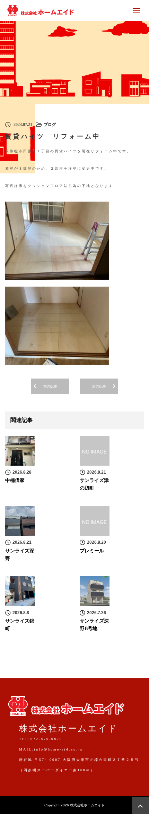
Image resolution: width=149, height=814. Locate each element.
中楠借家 (15, 480)
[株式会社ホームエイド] (40, 10)
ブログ (50, 124)
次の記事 (99, 386)
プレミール (92, 550)
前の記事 (50, 386)
